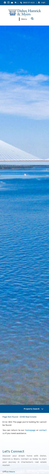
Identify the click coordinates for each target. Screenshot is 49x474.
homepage (30, 430)
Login (43, 3)
